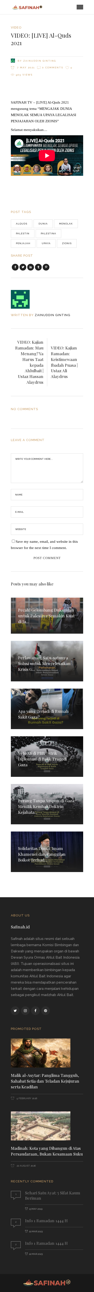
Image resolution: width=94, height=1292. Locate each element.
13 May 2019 (35, 1209)
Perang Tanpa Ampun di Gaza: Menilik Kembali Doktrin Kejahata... (46, 806)
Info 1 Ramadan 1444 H (46, 1220)
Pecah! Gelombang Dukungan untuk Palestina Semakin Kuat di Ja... (46, 615)
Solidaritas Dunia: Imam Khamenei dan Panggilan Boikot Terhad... (42, 854)
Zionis (67, 243)
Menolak (66, 223)
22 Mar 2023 (36, 1231)
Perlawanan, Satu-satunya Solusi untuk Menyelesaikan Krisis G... (44, 663)
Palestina (48, 233)
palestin (22, 233)
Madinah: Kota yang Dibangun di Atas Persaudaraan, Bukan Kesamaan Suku (47, 1150)
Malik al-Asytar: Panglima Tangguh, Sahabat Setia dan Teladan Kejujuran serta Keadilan (45, 1081)
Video (16, 27)
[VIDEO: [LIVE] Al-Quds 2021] (23, 299)
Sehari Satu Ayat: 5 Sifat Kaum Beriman (52, 1195)
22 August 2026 (26, 1165)
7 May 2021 (25, 67)
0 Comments (52, 67)
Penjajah (23, 243)
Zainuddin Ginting (39, 60)
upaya (46, 243)
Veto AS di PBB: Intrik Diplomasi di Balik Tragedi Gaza (42, 758)
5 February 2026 (26, 1098)
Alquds (21, 223)
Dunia (43, 223)
